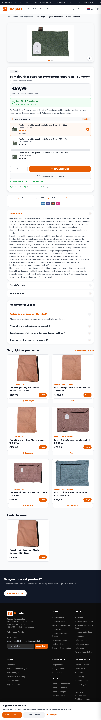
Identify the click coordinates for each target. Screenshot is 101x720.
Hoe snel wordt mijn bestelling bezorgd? (29, 340)
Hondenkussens (58, 621)
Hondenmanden (58, 617)
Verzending (79, 676)
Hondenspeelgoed (59, 640)
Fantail (15, 17)
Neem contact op (15, 593)
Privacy (78, 688)
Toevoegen (29, 401)
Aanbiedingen (80, 684)
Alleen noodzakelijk (33, 715)
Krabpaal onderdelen (83, 632)
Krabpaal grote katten (84, 621)
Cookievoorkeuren (82, 699)
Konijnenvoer (57, 665)
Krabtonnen (79, 636)
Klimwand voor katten (83, 652)
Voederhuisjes (13, 672)
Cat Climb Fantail (58, 696)
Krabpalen (79, 617)
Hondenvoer (57, 629)
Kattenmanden (81, 640)
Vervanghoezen (26, 17)
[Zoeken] (98, 9)
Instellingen (52, 715)
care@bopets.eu (30, 627)
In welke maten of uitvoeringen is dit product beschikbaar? (37, 333)
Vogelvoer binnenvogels (17, 668)
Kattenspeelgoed (82, 644)
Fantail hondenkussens (61, 688)
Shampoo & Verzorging (61, 648)
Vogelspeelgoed (14, 684)
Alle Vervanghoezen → (84, 350)
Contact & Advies (82, 665)
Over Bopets (80, 668)
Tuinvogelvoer (13, 680)
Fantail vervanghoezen (61, 692)
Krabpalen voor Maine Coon (84, 626)
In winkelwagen (61, 169)
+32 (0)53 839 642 (14, 627)
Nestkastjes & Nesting (16, 676)
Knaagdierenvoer (59, 668)
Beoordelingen (16, 293)
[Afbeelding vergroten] (89, 58)
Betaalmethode (81, 672)
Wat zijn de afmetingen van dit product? (28, 314)
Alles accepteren (12, 715)
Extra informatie (17, 285)
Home (9, 17)
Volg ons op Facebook (16, 632)
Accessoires (57, 672)
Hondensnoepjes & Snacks (59, 634)
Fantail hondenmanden (61, 625)
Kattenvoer (79, 648)
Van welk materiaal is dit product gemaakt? (30, 326)
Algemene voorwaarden (80, 693)
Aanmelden (41, 646)
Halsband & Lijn (58, 644)
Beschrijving (15, 213)
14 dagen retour (81, 680)
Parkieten (11, 665)
